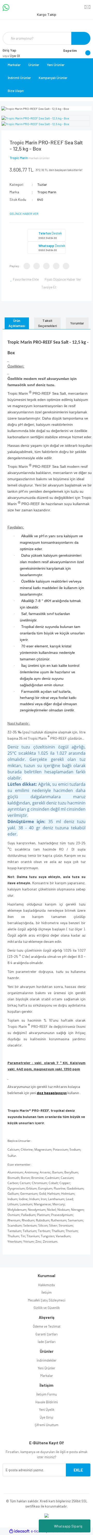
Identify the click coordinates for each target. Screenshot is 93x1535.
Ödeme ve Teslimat (46, 1326)
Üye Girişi (46, 1417)
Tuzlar (42, 184)
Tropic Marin (19, 158)
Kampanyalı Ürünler (53, 78)
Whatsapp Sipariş (68, 1526)
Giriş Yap (9, 50)
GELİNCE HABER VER (24, 213)
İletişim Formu (46, 1394)
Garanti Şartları (46, 1334)
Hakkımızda (46, 1285)
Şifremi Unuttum (46, 1425)
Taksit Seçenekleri (47, 323)
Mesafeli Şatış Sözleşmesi (46, 1300)
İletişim (46, 1292)
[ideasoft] (19, 1531)
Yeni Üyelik (46, 1409)
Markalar (14, 65)
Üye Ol (11, 55)
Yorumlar (77, 323)
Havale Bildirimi (46, 1402)
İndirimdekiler (47, 1360)
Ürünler (33, 65)
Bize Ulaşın (16, 91)
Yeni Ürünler (56, 65)
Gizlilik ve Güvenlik (47, 1308)
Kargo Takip (46, 14)
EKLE (78, 1470)
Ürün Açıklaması (17, 323)
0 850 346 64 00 (47, 237)
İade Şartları (47, 1342)
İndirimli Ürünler (19, 78)
